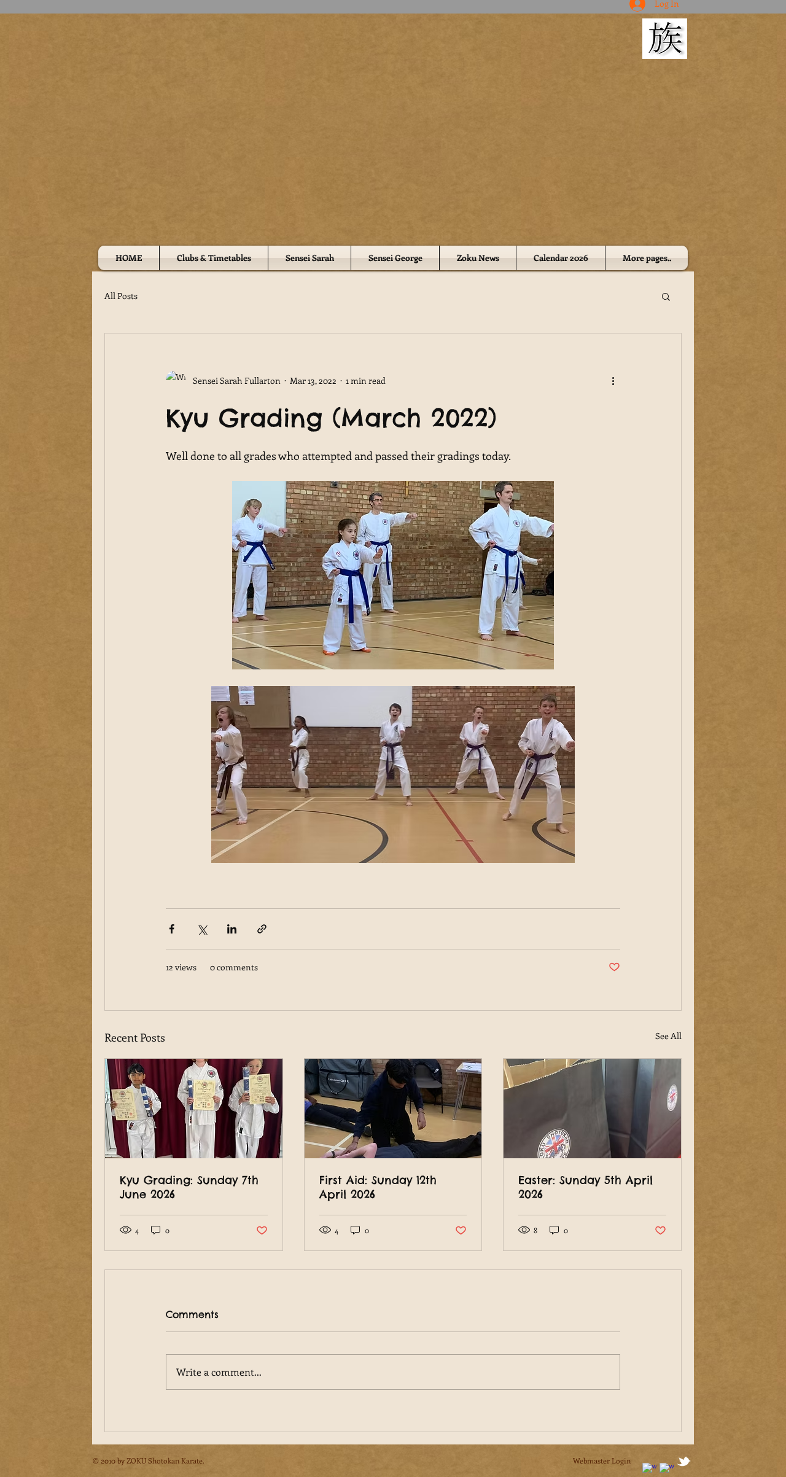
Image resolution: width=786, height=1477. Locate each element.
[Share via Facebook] (171, 929)
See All (668, 1036)
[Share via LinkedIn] (232, 929)
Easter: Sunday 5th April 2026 (585, 1187)
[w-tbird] (684, 1461)
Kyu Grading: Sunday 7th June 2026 (189, 1187)
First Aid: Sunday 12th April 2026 (378, 1187)
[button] (666, 296)
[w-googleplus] (667, 1470)
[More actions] (612, 380)
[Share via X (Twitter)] (202, 929)
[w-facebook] (649, 1470)
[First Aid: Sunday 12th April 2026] (393, 1108)
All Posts (121, 296)
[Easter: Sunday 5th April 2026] (592, 1108)
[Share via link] (262, 929)
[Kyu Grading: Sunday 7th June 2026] (193, 1108)
